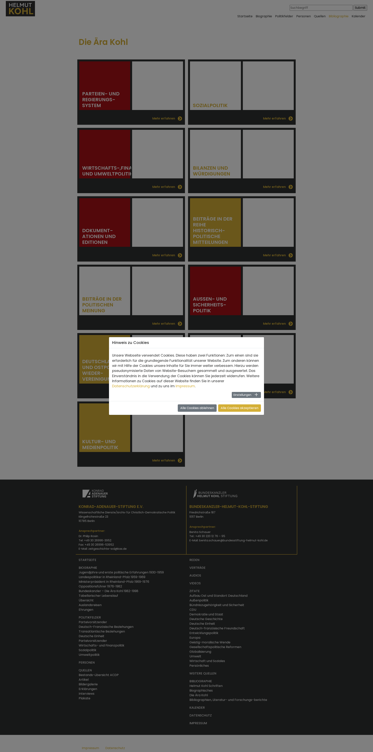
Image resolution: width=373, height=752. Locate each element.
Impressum (185, 386)
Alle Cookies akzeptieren (239, 408)
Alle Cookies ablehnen (197, 408)
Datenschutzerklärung (131, 386)
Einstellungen (242, 395)
